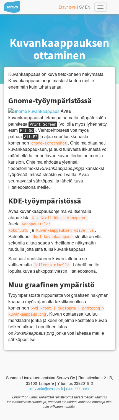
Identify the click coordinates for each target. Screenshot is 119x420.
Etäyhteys (67, 7)
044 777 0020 (78, 388)
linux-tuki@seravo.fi (46, 388)
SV (81, 7)
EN (87, 7)
